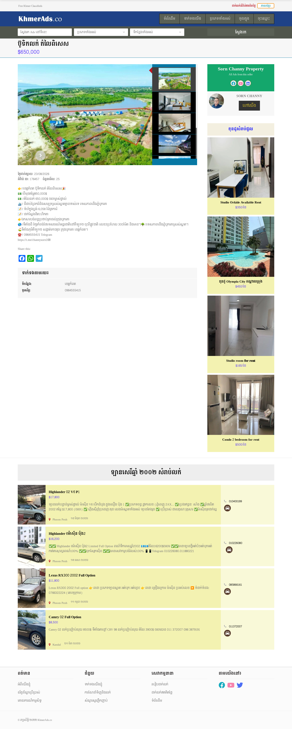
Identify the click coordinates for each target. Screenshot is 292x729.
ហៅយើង (249, 105)
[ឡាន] (227, 508)
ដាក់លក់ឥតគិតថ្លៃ (162, 692)
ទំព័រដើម (157, 700)
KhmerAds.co (45, 720)
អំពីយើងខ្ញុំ (24, 684)
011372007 (235, 626)
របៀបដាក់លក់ (160, 684)
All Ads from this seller (241, 74)
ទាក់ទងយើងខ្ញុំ (93, 684)
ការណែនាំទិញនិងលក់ (98, 692)
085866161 (235, 584)
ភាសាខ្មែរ (266, 5)
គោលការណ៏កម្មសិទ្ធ (29, 700)
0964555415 (73, 290)
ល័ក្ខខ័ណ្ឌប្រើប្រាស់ (29, 692)
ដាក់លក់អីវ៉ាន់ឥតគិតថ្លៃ (244, 5)
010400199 (235, 501)
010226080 (235, 543)
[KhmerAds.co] (57, 19)
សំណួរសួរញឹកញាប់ (96, 700)
